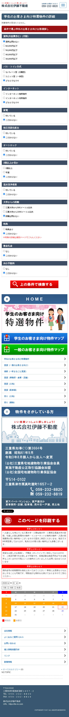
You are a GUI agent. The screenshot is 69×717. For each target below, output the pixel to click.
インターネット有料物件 (16, 98)
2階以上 (9, 168)
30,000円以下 (11, 59)
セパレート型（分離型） (16, 72)
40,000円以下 (11, 54)
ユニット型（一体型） (15, 76)
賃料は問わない (12, 42)
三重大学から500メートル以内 (18, 207)
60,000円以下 (11, 46)
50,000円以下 (11, 50)
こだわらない (11, 120)
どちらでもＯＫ (12, 81)
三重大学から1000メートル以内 (19, 212)
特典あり (9, 229)
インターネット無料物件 (16, 94)
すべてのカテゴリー (11, 669)
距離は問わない (12, 216)
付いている (10, 116)
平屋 (7, 172)
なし (7, 251)
